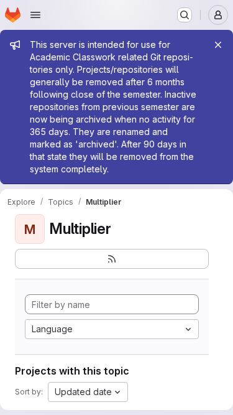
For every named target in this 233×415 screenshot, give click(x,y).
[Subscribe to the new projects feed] (112, 259)
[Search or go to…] (184, 14)
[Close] (218, 44)
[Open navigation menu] (35, 15)
